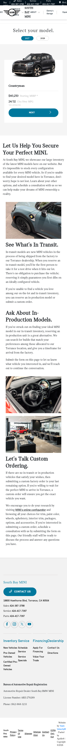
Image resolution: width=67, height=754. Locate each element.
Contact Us (22, 591)
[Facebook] (7, 624)
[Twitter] (22, 624)
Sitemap (28, 734)
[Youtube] (29, 624)
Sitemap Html (37, 733)
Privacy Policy (13, 733)
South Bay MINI (6, 733)
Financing (40, 641)
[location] (60, 3)
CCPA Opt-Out (53, 733)
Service (23, 641)
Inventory (10, 641)
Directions (53, 653)
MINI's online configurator (30, 510)
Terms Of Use (20, 733)
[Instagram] (14, 624)
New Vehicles (10, 648)
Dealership (56, 641)
